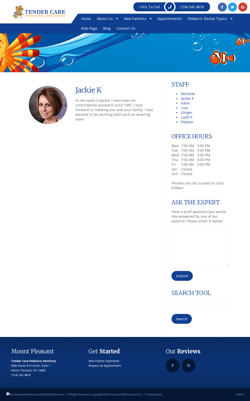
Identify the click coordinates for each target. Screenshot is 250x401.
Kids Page (89, 28)
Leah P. (187, 117)
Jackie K (187, 98)
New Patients (135, 18)
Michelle (188, 93)
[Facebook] (222, 7)
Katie (185, 103)
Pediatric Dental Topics (208, 18)
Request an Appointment (104, 365)
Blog (107, 28)
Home (86, 18)
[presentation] (16, 394)
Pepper (187, 121)
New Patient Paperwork (103, 361)
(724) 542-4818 (171, 6)
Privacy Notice (154, 394)
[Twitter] (232, 7)
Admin (240, 394)
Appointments (169, 18)
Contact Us (126, 28)
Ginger (186, 112)
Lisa (184, 107)
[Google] (242, 7)
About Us (105, 18)
